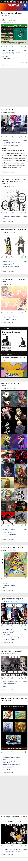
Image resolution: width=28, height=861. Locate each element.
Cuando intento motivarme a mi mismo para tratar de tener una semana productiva (14, 181)
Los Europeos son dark (8, 20)
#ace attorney (5, 529)
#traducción (4, 50)
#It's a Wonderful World (7, 54)
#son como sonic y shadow (8, 319)
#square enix (5, 849)
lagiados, (5, 112)
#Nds (10, 849)
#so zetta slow (5, 639)
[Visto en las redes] (8, 2)
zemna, (4, 186)
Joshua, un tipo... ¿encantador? (11, 651)
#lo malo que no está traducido (9, 636)
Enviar (24, 9)
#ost (6, 756)
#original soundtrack (6, 768)
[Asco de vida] (2, 2)
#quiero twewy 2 (6, 634)
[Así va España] (18, 2)
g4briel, (4, 22)
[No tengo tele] (24, 2)
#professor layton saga (7, 766)
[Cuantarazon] (5, 2)
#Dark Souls (4, 140)
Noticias (4, 9)
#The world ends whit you (13, 681)
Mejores (9, 9)
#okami (3, 759)
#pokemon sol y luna (6, 264)
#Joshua (3, 144)
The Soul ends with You (9, 110)
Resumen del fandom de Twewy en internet (13, 280)
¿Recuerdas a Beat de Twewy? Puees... (14, 230)
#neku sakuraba (11, 144)
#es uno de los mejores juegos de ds (11, 638)
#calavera (4, 261)
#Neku (3, 218)
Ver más (19, 167)
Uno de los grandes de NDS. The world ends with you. (14, 818)
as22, (4, 703)
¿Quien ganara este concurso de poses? (12, 384)
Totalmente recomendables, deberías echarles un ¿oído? (14, 699)
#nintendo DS (12, 582)
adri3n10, (5, 653)
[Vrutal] (11, 2)
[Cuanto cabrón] (21, 2)
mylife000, (5, 601)
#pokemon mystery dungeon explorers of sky (9, 761)
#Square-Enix (5, 632)
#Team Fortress (5, 531)
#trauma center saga (7, 764)
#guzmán (10, 261)
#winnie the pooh (6, 584)
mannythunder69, (7, 821)
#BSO (3, 756)
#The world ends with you (8, 52)
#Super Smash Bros (6, 532)
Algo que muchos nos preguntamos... (13, 599)
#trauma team (17, 764)
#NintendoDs (16, 849)
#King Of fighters (6, 534)
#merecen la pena (6, 769)
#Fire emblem (13, 529)
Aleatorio (14, 9)
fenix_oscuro (5, 56)
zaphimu (4, 148)
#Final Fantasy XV (6, 536)
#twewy (18, 52)
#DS (2, 629)
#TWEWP (4, 587)
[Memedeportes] (14, 2)
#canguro (11, 50)
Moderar (20, 9)
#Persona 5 (15, 536)
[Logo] (14, 5)
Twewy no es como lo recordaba (12, 547)
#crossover (4, 582)
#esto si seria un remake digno (9, 145)
